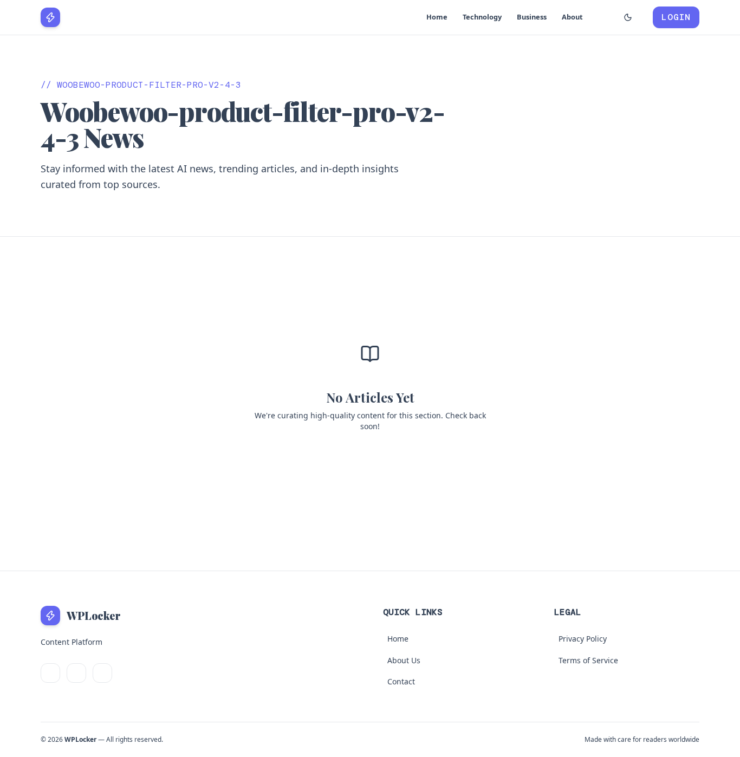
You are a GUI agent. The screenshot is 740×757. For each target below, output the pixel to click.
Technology (482, 17)
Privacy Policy (583, 638)
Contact (401, 681)
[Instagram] (102, 673)
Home (436, 17)
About (572, 17)
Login (676, 17)
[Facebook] (76, 673)
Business (532, 17)
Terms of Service (588, 660)
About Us (403, 660)
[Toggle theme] (628, 17)
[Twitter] (50, 673)
